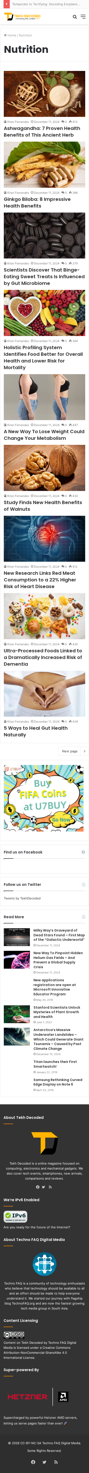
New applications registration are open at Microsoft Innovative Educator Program (54, 987)
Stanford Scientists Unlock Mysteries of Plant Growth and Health (56, 1012)
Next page (70, 751)
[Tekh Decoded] (23, 16)
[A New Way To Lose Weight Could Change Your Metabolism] (44, 397)
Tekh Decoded (32, 1342)
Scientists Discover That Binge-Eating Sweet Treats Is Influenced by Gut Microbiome (44, 277)
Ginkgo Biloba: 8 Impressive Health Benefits (37, 202)
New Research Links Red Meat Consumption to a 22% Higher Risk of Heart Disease (40, 580)
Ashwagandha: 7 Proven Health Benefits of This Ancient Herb (42, 131)
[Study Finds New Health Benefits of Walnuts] (44, 468)
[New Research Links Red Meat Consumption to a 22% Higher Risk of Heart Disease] (44, 539)
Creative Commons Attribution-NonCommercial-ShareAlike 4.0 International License (37, 1352)
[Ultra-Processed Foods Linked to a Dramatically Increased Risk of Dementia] (44, 616)
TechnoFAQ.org (23, 1303)
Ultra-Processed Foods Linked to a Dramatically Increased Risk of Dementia (43, 657)
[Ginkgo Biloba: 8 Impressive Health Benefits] (44, 165)
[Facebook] (39, 1187)
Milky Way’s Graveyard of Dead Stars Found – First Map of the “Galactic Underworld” (59, 935)
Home (11, 35)
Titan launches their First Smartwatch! (55, 1064)
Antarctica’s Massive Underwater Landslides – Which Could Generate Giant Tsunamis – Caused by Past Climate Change (58, 1039)
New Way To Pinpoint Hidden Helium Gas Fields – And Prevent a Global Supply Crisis (58, 960)
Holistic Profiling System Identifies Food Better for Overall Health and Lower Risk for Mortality (43, 357)
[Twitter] (44, 1187)
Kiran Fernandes (18, 122)
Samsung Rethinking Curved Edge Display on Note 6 (57, 1082)
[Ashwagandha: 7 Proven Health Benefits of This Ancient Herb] (44, 94)
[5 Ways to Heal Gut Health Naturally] (44, 694)
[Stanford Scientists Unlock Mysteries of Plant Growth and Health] (17, 1014)
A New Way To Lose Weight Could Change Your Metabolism (44, 434)
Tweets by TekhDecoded (22, 898)
